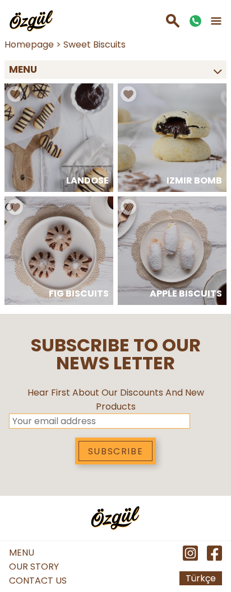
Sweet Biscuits (94, 44)
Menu (21, 552)
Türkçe (201, 578)
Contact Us (38, 580)
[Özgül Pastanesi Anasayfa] (31, 21)
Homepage (29, 44)
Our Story (34, 566)
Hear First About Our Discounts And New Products (115, 399)
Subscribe (115, 451)
